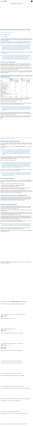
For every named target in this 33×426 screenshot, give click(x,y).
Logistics (21, 3)
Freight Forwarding (13, 3)
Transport (18, 3)
